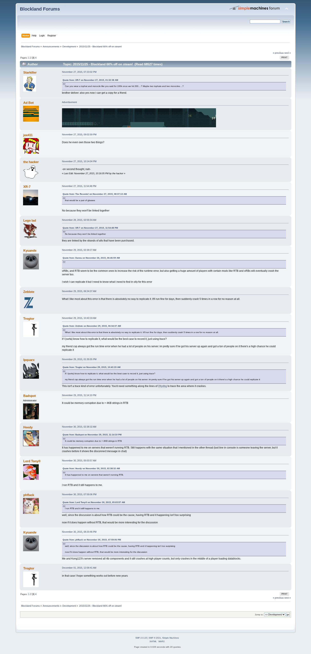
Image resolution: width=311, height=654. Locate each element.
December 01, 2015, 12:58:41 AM (79, 567)
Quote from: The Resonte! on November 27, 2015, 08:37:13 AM (95, 194)
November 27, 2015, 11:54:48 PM (79, 186)
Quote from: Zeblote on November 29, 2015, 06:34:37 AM (92, 326)
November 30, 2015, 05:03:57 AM (79, 460)
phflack (28, 495)
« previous (278, 53)
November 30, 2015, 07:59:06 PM (79, 494)
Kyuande (29, 250)
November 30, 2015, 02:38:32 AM (79, 426)
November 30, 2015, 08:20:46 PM (79, 532)
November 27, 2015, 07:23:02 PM (79, 72)
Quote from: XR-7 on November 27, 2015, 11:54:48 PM (90, 228)
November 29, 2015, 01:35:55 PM (79, 359)
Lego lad (29, 220)
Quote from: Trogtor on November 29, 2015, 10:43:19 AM (91, 367)
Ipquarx (28, 360)
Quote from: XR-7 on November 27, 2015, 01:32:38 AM (90, 80)
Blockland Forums (40, 9)
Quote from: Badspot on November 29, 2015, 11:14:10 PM (92, 434)
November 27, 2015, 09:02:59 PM (79, 134)
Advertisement (69, 102)
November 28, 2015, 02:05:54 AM (79, 220)
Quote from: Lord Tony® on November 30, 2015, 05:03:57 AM (94, 502)
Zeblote (28, 291)
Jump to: (259, 614)
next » (287, 53)
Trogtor (28, 318)
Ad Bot (28, 102)
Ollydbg (162, 386)
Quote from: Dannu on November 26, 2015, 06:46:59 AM (91, 258)
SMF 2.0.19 (141, 638)
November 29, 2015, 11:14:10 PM (79, 395)
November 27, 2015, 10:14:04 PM (79, 161)
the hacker (31, 162)
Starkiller (30, 72)
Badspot (29, 396)
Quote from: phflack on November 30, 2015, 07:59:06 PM (92, 540)
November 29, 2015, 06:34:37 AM (79, 291)
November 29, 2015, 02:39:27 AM (79, 250)
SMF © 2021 (155, 638)
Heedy (28, 427)
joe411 (28, 135)
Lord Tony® (32, 461)
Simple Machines (170, 638)
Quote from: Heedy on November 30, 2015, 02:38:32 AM (91, 468)
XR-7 (26, 186)
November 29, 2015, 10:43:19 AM (79, 318)
